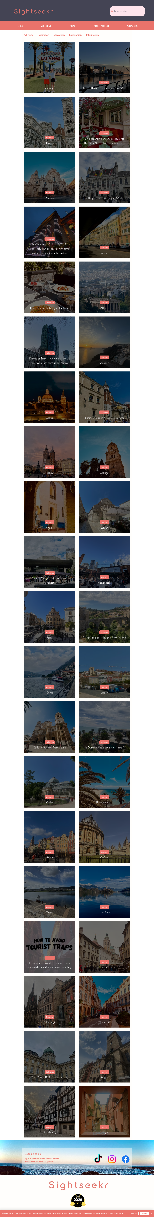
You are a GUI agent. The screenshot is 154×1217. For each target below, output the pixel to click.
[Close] (151, 1213)
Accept (144, 1213)
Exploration (75, 34)
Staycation (59, 34)
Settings (134, 1213)
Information (92, 34)
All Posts (28, 34)
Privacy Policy (119, 1213)
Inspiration (43, 34)
